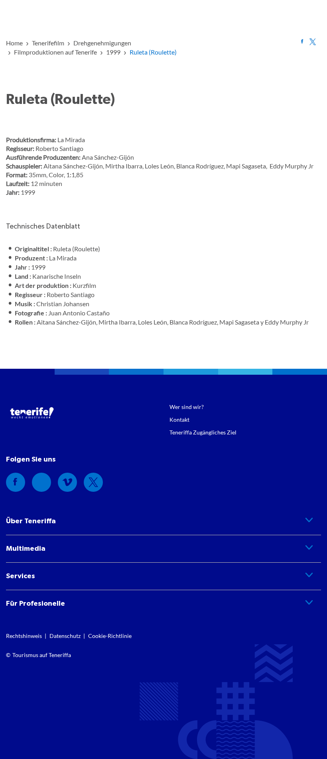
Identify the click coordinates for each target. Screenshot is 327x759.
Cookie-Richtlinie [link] (110, 635)
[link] (14, 43)
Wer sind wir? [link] (186, 406)
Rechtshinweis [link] (24, 635)
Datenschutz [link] (65, 635)
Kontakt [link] (179, 419)
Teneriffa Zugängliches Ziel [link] (202, 432)
